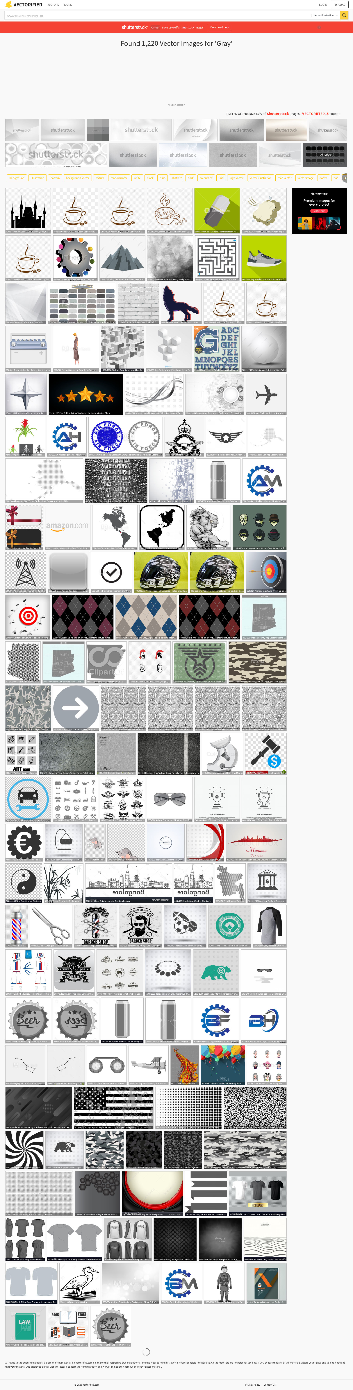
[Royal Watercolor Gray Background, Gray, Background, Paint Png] (170, 258)
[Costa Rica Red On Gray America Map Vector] (114, 527)
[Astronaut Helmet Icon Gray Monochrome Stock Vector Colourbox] (222, 754)
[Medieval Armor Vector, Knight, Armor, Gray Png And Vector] (149, 662)
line (221, 178)
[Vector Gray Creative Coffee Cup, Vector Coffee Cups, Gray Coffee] (122, 210)
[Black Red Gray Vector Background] (152, 1193)
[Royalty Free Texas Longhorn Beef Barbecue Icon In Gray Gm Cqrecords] (74, 973)
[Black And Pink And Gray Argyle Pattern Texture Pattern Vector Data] (82, 617)
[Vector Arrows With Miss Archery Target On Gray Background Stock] (28, 617)
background (16, 178)
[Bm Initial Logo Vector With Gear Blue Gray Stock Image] (181, 1283)
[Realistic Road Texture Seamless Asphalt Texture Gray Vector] (116, 754)
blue (162, 178)
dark (191, 178)
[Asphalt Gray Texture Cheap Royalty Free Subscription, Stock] (169, 754)
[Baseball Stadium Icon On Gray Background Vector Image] (229, 926)
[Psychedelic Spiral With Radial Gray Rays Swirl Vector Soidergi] (24, 1150)
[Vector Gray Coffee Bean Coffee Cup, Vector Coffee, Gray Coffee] (75, 210)
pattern (55, 178)
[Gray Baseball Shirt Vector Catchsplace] (269, 926)
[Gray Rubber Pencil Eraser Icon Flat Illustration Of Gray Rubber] (217, 210)
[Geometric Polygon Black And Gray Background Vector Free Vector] (97, 1193)
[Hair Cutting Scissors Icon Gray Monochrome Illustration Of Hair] (51, 926)
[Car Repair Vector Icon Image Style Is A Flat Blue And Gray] (28, 799)
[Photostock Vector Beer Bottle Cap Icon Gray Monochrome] (76, 1020)
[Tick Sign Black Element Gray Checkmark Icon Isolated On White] (111, 572)
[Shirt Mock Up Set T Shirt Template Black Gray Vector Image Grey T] (257, 1193)
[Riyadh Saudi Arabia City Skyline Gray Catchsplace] (193, 883)
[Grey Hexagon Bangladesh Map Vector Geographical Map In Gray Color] (230, 883)
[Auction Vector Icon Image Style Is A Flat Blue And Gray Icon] (265, 754)
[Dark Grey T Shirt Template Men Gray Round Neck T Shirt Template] (74, 1239)
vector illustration (261, 178)
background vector (77, 178)
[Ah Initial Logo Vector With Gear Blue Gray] (66, 436)
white (137, 178)
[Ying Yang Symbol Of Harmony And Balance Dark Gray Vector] (24, 883)
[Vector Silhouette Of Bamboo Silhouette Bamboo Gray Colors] (63, 883)
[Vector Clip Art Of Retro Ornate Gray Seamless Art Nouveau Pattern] (123, 708)
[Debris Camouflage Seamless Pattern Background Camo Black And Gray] (105, 1150)
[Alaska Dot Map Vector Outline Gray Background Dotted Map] (267, 436)
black (150, 178)
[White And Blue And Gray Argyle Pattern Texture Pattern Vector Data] (146, 617)
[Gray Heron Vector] (80, 1283)
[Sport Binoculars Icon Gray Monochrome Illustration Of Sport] (106, 1065)
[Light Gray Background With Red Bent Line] (205, 842)
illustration (37, 178)
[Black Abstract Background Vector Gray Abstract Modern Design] (39, 1108)
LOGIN (323, 4)
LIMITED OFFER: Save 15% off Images (263, 114)
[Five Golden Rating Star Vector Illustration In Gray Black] (86, 394)
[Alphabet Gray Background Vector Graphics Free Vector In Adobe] (171, 481)
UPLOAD (340, 4)
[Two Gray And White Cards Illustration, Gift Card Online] (24, 527)
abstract (177, 178)
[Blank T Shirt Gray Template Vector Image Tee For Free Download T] (31, 1283)
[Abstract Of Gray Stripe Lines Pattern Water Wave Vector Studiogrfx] (265, 1239)
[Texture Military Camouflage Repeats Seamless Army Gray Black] (245, 1150)
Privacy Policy (252, 1384)
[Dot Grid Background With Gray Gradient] (39, 1193)
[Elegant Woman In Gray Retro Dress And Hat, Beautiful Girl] (76, 349)
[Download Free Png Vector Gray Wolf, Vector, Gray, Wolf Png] (181, 303)
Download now (219, 27)
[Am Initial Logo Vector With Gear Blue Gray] (264, 481)
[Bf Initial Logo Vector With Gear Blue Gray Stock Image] (216, 1020)
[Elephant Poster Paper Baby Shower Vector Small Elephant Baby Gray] (95, 842)
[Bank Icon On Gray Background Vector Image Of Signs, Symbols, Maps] (267, 883)
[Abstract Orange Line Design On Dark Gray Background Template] (266, 1283)
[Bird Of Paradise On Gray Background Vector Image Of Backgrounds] (185, 1065)
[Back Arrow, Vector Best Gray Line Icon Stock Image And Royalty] (165, 842)
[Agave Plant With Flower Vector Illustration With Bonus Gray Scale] (25, 436)
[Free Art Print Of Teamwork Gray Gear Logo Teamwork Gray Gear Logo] (75, 258)
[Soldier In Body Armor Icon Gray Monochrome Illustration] (224, 1283)
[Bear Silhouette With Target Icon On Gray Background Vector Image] (216, 973)
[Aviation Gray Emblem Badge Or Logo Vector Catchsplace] (122, 799)
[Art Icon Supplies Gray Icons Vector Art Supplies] (21, 754)
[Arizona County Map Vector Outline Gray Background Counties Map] (264, 617)
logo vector (236, 178)
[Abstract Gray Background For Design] (122, 349)
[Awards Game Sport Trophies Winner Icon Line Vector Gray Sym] (264, 799)
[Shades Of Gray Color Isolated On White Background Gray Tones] (82, 303)
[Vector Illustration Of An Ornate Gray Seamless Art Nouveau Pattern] (170, 708)
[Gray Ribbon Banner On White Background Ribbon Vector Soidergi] (206, 1193)
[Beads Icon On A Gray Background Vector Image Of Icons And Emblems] (168, 973)
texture (100, 178)
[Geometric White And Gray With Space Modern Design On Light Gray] (26, 303)
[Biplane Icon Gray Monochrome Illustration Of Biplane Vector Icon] (148, 1065)
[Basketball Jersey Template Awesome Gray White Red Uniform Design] (28, 973)
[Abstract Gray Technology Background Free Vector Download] (215, 394)
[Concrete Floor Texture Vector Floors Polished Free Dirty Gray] (67, 754)
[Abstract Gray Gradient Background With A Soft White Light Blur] (130, 1283)
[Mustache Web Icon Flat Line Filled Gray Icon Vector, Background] (263, 973)
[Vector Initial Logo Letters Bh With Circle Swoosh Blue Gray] (263, 1020)
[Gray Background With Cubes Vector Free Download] (169, 349)
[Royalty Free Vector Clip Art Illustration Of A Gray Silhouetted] (106, 662)
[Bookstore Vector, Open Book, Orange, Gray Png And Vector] (68, 1326)
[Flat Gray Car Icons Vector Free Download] (75, 799)
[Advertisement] (176, 77)
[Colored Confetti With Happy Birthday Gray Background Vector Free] (223, 1065)
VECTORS (53, 4)
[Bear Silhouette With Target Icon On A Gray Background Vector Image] (64, 1150)
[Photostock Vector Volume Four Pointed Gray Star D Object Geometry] (26, 394)
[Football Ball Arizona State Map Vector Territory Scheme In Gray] (23, 662)
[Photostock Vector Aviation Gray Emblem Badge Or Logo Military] (184, 436)
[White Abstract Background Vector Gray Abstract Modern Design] (189, 1108)
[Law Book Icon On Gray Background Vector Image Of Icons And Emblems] (26, 1326)
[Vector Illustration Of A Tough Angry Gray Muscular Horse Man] (209, 527)
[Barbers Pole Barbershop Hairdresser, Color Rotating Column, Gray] (17, 926)
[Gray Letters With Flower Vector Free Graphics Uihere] (216, 349)
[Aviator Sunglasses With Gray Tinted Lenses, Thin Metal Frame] (169, 799)
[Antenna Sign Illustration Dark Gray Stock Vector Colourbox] (26, 572)
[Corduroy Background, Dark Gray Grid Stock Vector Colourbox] (175, 1239)
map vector (285, 178)
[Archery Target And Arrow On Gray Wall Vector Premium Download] (266, 572)
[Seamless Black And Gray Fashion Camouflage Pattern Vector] (144, 1150)
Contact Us (270, 1384)
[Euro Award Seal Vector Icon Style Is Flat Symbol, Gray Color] (24, 842)
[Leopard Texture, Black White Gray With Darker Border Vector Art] (255, 1108)
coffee (323, 178)
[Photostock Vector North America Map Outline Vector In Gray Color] (162, 527)
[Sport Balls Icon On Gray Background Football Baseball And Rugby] (185, 926)
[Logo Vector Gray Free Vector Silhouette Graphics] (67, 527)
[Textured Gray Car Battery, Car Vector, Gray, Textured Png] (28, 349)
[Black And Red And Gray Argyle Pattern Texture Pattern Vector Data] (209, 617)
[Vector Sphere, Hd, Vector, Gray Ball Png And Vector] (264, 349)
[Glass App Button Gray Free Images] (68, 572)
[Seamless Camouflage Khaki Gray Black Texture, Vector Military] (257, 662)
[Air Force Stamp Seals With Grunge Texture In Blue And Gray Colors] (126, 436)
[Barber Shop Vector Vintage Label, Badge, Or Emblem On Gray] (95, 926)
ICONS (68, 4)
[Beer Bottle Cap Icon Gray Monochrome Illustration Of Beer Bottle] (28, 1020)
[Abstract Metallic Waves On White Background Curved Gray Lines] (154, 394)
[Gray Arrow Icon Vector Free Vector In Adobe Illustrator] (76, 708)
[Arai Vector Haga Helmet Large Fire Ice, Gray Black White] (161, 572)
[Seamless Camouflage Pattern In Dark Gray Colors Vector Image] (183, 1150)
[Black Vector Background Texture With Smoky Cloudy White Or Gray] (220, 1239)
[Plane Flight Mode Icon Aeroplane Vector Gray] (266, 394)
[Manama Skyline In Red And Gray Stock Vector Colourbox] (256, 842)
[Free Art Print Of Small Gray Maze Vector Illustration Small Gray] (217, 258)
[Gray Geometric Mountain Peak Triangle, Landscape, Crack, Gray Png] (122, 258)
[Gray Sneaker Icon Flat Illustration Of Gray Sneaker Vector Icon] (264, 258)
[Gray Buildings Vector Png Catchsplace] (128, 883)
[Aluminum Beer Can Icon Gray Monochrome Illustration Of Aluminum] (218, 481)
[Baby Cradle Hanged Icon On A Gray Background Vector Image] (63, 842)
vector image (306, 178)
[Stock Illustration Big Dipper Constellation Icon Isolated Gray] (66, 1065)
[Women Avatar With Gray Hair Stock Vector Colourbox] (266, 1065)
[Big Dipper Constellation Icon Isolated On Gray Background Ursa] (25, 1065)
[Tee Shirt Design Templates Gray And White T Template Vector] (25, 1239)
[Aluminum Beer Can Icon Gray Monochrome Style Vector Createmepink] (122, 1020)
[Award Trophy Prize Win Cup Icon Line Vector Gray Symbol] (217, 799)
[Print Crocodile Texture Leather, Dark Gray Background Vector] (116, 481)
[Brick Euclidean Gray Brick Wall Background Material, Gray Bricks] (138, 303)
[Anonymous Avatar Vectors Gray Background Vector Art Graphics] (259, 527)
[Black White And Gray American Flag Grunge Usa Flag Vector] (113, 1108)
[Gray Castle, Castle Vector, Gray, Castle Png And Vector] (28, 210)
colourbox (206, 178)
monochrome (119, 178)
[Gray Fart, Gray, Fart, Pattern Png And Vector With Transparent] (264, 210)
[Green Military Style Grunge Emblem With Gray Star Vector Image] (200, 662)
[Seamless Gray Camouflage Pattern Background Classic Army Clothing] (28, 708)
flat (336, 178)
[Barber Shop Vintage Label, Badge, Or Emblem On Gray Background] (140, 926)
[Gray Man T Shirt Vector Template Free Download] (127, 1239)
